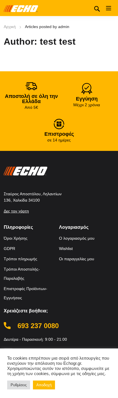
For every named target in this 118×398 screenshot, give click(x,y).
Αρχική (10, 26)
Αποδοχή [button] (44, 385)
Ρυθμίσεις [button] (19, 385)
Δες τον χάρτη (16, 211)
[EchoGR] (21, 8)
